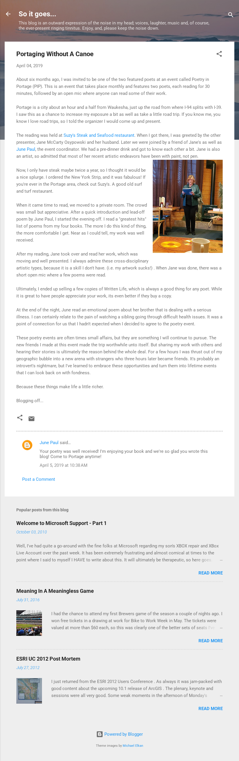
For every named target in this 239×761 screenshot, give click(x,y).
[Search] (230, 16)
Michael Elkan (133, 746)
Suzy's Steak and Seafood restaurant (99, 135)
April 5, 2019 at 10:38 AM (63, 465)
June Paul (25, 149)
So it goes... (37, 14)
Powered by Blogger (123, 734)
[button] (219, 54)
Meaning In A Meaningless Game (55, 591)
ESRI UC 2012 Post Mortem (48, 659)
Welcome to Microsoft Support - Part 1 (61, 523)
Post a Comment (38, 479)
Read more (210, 573)
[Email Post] (31, 420)
